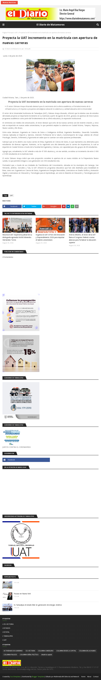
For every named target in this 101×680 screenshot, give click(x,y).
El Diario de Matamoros (50, 24)
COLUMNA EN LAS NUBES (87, 651)
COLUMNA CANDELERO (45, 651)
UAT (16, 33)
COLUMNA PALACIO (10, 655)
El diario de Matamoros (13, 49)
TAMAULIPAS (8, 636)
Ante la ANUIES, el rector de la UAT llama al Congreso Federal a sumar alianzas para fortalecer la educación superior (82, 239)
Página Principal (7, 33)
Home (83, 677)
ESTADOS (7, 628)
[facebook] (26, 460)
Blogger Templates (38, 677)
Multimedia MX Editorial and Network (66, 677)
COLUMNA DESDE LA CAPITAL (66, 651)
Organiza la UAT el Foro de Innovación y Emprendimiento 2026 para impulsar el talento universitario (50, 237)
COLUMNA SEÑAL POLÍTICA (29, 655)
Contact (96, 677)
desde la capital (46, 655)
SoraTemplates (15, 677)
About (89, 677)
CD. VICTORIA (9, 624)
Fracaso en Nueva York (22, 594)
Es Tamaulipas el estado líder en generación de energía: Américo (38, 605)
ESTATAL (6, 632)
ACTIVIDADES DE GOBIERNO (13, 651)
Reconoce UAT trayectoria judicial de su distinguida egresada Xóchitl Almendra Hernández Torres (17, 237)
